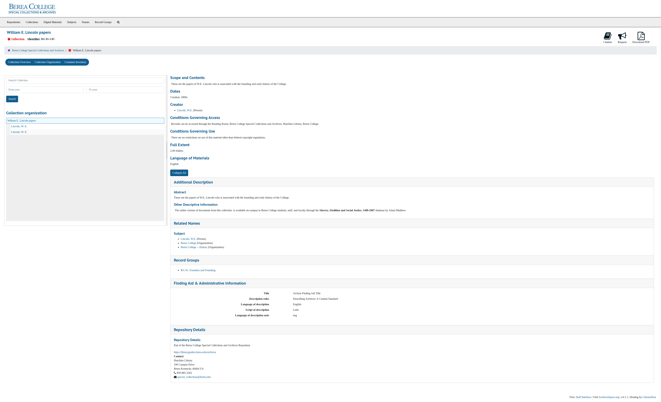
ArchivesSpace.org (609, 397)
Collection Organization (48, 62)
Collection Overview (19, 62)
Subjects (71, 22)
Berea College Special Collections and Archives (38, 50)
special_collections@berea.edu (194, 376)
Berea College (188, 243)
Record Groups (103, 22)
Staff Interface (583, 397)
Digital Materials (53, 22)
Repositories (13, 22)
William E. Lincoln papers (21, 120)
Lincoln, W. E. (19, 126)
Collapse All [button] (179, 172)
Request (622, 42)
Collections (32, 22)
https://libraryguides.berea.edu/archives (195, 352)
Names (85, 22)
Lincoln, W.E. (184, 110)
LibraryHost (649, 397)
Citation (607, 42)
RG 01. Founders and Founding (198, 270)
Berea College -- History (194, 247)
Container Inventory (75, 62)
